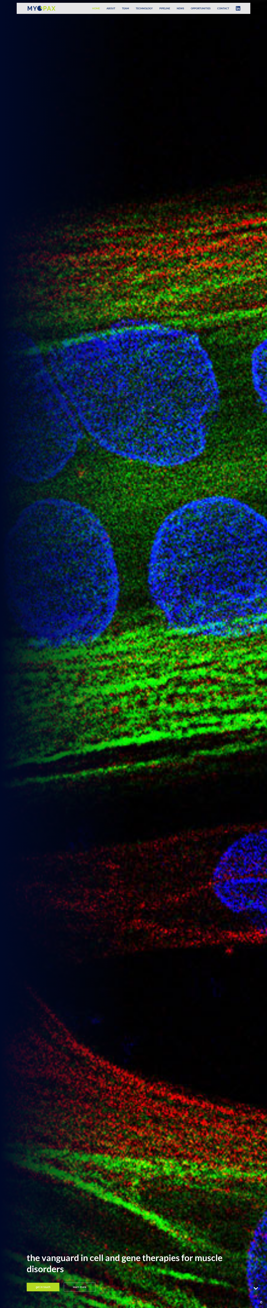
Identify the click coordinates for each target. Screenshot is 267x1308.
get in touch (43, 1287)
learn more (79, 1287)
